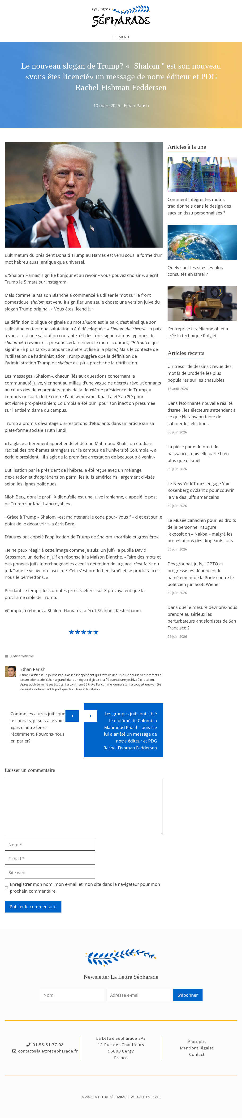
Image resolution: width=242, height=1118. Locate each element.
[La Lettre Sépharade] (121, 15)
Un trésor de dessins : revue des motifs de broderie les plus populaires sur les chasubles (200, 373)
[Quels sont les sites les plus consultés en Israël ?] (202, 256)
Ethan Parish (136, 105)
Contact (197, 1054)
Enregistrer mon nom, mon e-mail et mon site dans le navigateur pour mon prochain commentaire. (85, 887)
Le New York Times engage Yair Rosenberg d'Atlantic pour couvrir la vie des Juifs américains (201, 490)
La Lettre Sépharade (110, 1097)
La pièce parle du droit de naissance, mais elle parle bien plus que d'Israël (198, 453)
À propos (197, 1041)
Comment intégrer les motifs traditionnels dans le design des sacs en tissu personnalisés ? (199, 206)
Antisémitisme (22, 656)
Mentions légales (197, 1048)
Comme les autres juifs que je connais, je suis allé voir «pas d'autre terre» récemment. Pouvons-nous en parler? (38, 727)
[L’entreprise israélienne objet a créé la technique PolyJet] (202, 317)
